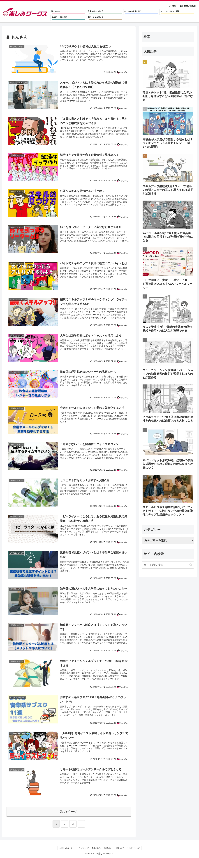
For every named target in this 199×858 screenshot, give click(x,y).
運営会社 (108, 848)
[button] (191, 565)
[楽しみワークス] (25, 12)
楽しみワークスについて (128, 848)
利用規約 (96, 848)
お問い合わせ (65, 848)
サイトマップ (82, 848)
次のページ (69, 812)
